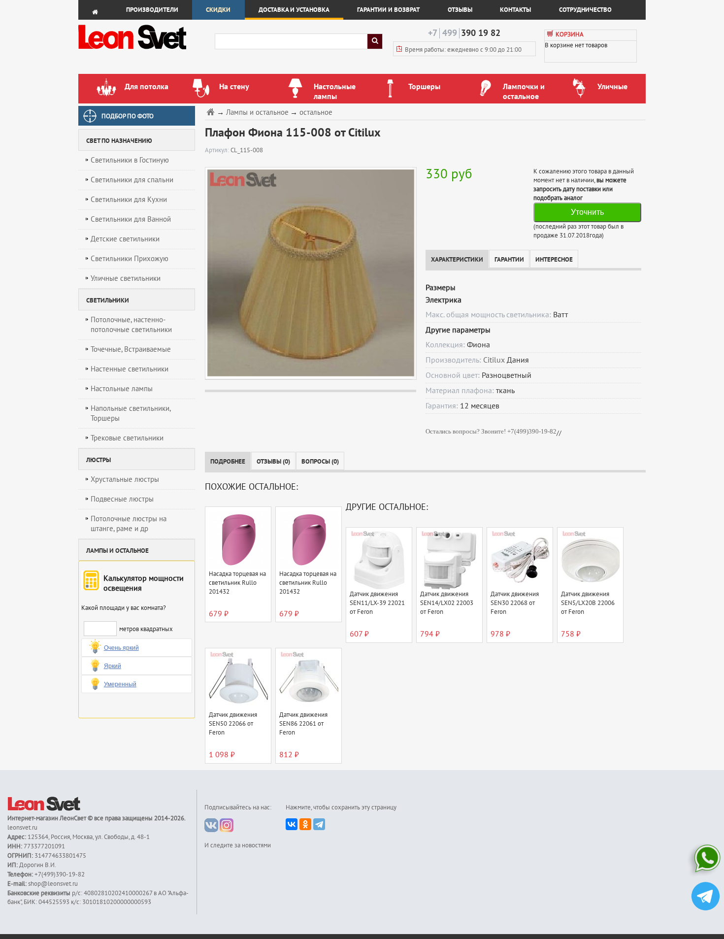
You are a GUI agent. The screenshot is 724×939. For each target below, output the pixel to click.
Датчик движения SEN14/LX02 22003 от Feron (446, 603)
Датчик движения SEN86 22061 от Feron (303, 724)
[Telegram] (319, 824)
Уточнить (587, 212)
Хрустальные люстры (125, 479)
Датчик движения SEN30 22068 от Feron (515, 603)
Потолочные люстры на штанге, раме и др (128, 523)
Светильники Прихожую (129, 258)
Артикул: (217, 150)
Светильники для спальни (132, 179)
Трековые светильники (127, 438)
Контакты (515, 10)
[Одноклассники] (305, 824)
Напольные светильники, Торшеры (131, 413)
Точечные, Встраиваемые (131, 349)
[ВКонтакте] (291, 824)
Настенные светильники (129, 369)
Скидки (218, 10)
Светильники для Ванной (131, 219)
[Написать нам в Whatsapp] (705, 860)
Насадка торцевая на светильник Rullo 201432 (237, 583)
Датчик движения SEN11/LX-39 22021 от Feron (377, 603)
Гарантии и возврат (388, 10)
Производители (152, 10)
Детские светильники (125, 239)
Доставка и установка (294, 10)
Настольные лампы (122, 388)
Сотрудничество (585, 10)
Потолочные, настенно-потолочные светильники (131, 324)
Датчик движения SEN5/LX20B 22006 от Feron (588, 603)
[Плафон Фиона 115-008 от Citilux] (308, 272)
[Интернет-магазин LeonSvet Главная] (146, 52)
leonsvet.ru (22, 828)
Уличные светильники (126, 278)
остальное (315, 112)
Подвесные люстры (122, 499)
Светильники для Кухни (129, 199)
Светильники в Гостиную (130, 160)
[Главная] (212, 111)
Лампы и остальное (257, 112)
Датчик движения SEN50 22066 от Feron (233, 724)
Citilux (494, 360)
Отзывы (460, 10)
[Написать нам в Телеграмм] (705, 897)
